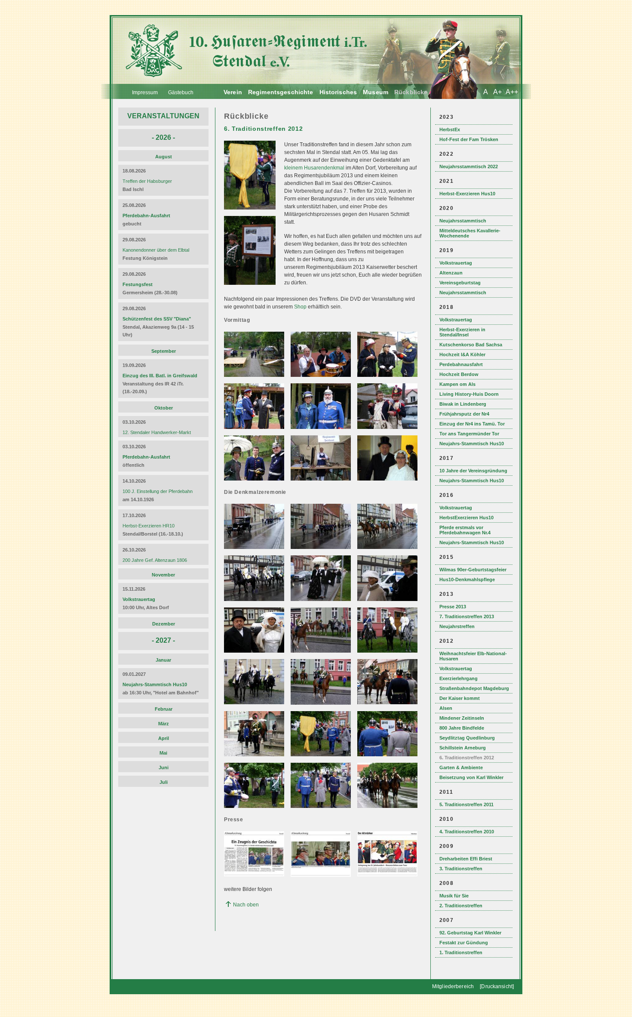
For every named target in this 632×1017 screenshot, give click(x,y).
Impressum (145, 92)
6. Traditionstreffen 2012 (466, 757)
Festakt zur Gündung (463, 942)
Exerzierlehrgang (458, 678)
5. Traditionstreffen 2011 (466, 804)
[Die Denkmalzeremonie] (255, 547)
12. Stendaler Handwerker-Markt (157, 432)
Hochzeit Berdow (459, 374)
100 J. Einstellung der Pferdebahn (158, 491)
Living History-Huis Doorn (469, 394)
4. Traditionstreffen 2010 (466, 831)
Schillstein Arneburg (462, 747)
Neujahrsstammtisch (462, 220)
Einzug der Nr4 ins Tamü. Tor (472, 423)
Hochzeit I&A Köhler (462, 354)
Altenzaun (451, 272)
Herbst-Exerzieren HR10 (149, 525)
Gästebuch (180, 92)
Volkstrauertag (455, 262)
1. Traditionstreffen (460, 952)
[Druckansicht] (497, 986)
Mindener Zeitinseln (461, 718)
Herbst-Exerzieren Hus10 (467, 193)
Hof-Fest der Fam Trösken (468, 139)
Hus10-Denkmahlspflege (467, 579)
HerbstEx (449, 129)
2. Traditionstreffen (460, 905)
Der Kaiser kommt (459, 698)
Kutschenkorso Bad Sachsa (470, 344)
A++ (512, 92)
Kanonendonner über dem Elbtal (156, 250)
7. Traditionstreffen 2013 (466, 616)
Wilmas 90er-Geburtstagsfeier (472, 569)
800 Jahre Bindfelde (461, 727)
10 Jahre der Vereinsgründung (473, 470)
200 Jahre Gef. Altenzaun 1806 (155, 560)
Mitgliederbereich (453, 986)
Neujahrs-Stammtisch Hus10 (471, 443)
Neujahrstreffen (457, 626)
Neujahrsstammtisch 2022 (468, 166)
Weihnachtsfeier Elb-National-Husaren (473, 656)
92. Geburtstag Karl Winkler (470, 932)
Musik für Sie (454, 895)
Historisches (338, 92)
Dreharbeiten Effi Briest (465, 858)
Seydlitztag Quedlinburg (467, 737)
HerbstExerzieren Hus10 (466, 517)
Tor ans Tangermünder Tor (469, 433)
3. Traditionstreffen (460, 868)
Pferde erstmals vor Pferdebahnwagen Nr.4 (465, 530)
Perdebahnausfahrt (461, 364)
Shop (301, 307)
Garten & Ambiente (461, 767)
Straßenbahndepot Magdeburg (474, 688)
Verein (233, 92)
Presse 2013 (452, 606)
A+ (497, 92)
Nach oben (246, 905)
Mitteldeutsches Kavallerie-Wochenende (469, 233)
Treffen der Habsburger (147, 181)
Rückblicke (410, 92)
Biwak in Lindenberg (462, 404)
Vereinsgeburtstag (460, 282)
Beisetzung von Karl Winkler (471, 777)
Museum (375, 92)
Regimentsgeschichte (280, 92)
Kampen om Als (457, 384)
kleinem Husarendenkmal (314, 168)
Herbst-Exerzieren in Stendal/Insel (462, 332)
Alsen (445, 708)
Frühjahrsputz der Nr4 (464, 413)
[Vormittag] (255, 375)
